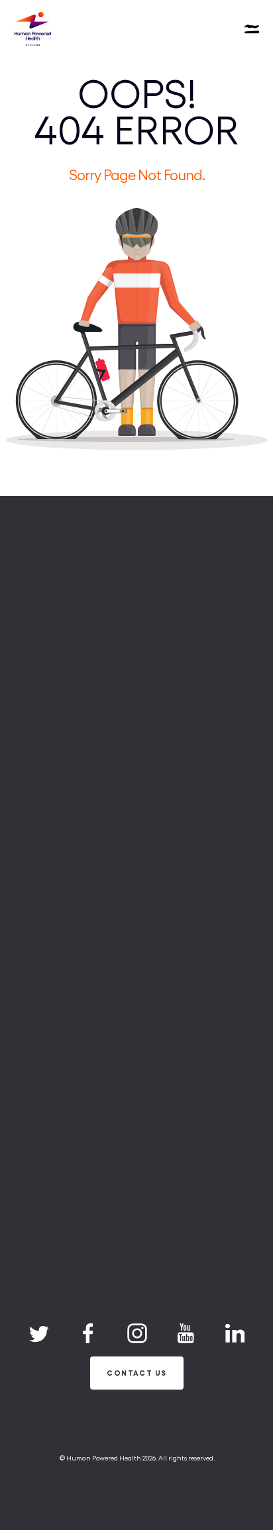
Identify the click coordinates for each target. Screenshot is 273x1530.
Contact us (136, 1372)
